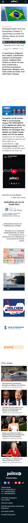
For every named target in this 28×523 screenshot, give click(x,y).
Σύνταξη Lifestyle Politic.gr (16, 412)
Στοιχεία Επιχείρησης (8, 514)
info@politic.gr (10, 489)
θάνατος (15, 214)
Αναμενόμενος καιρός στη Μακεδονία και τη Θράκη (13, 224)
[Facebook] (3, 42)
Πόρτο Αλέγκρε (16, 215)
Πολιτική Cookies (7, 503)
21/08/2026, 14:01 (6, 462)
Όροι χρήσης (5, 499)
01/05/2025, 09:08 (10, 45)
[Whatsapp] (12, 42)
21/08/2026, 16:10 (6, 438)
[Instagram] (9, 42)
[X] (6, 42)
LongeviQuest (10, 213)
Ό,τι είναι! (10, 379)
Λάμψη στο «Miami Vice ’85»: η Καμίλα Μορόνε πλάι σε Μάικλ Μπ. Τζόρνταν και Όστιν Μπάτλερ (13, 434)
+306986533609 (9, 493)
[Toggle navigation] (3, 1)
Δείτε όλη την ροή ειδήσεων (12, 195)
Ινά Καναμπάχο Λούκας (7, 215)
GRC (6, 213)
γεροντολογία (17, 213)
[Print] (18, 42)
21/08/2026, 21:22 (6, 412)
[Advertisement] (14, 90)
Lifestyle (4, 379)
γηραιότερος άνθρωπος (7, 214)
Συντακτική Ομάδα (7, 511)
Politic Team (20, 45)
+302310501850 (9, 491)
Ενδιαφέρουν (5, 26)
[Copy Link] (21, 42)
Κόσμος (10, 26)
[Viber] (15, 42)
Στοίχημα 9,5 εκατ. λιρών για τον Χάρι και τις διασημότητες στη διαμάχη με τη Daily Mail (12, 409)
